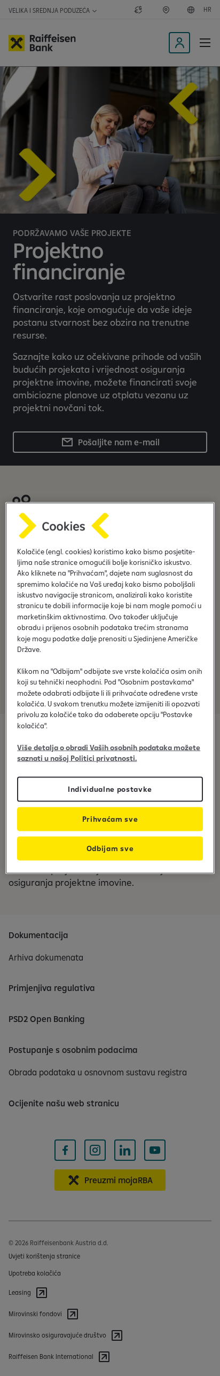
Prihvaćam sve (110, 819)
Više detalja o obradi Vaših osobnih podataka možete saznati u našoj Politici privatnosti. (108, 752)
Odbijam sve (110, 848)
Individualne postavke (110, 789)
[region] (109, 688)
